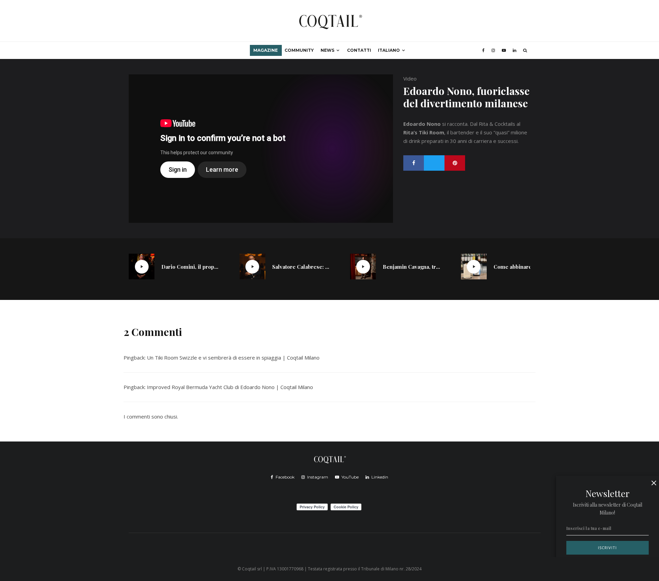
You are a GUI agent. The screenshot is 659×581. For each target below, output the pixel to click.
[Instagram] (493, 50)
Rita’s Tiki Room (423, 132)
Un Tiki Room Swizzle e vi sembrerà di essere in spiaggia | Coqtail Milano (233, 357)
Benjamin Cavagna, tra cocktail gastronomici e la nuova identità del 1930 (411, 267)
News (327, 50)
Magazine (265, 50)
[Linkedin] (514, 50)
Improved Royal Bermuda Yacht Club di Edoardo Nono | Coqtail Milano (230, 387)
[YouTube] (503, 50)
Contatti (359, 50)
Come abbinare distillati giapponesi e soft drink (522, 267)
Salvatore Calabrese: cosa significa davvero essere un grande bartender (301, 267)
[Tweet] (434, 163)
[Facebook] (483, 50)
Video (410, 78)
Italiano (389, 50)
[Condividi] (413, 163)
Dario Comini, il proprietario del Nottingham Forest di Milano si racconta (190, 267)
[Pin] (454, 163)
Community (299, 50)
